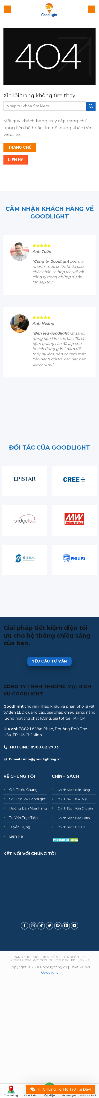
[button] (8, 9)
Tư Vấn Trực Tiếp (23, 818)
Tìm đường (11, 1095)
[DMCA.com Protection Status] (66, 839)
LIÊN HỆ (84, 960)
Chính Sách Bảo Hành (74, 818)
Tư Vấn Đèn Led (63, 960)
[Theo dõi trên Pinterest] (58, 926)
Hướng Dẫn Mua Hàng (28, 808)
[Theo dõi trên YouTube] (74, 926)
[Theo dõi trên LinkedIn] (66, 926)
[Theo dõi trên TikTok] (41, 926)
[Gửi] (91, 106)
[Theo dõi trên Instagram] (33, 926)
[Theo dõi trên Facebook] (24, 926)
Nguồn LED (76, 957)
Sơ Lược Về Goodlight (27, 799)
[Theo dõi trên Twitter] (49, 926)
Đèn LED (58, 957)
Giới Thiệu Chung (23, 790)
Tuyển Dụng (19, 827)
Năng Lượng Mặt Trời (28, 960)
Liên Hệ (16, 836)
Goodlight (49, 972)
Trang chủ (21, 957)
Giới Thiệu (41, 957)
